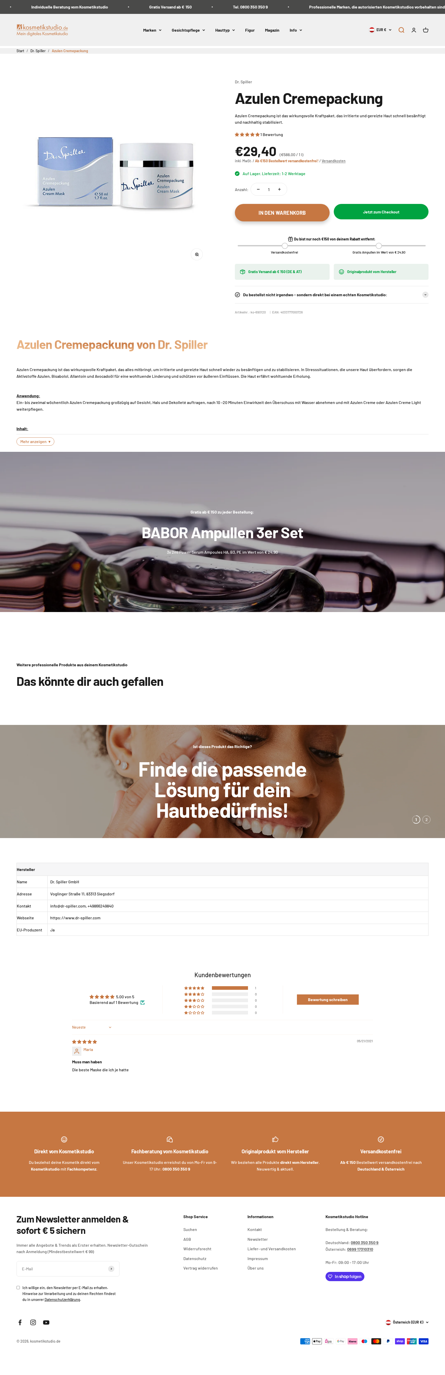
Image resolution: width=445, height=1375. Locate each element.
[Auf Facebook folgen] (19, 1336)
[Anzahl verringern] (258, 189)
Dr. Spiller (243, 81)
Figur (250, 29)
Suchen (190, 1243)
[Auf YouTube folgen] (46, 1336)
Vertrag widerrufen (200, 1281)
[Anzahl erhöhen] (279, 189)
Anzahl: (242, 189)
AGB (187, 1252)
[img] (84, 1055)
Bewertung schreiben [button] (328, 1013)
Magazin (272, 29)
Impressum (257, 1272)
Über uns (255, 1281)
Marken (149, 29)
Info (293, 29)
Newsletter (257, 1252)
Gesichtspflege (186, 29)
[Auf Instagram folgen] (33, 1336)
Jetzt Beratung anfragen (222, 831)
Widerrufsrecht (197, 1262)
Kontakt (254, 1243)
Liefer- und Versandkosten (271, 1262)
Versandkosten (334, 161)
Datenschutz (194, 1272)
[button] (401, 29)
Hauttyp (222, 29)
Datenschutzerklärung (62, 1313)
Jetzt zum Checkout (381, 211)
